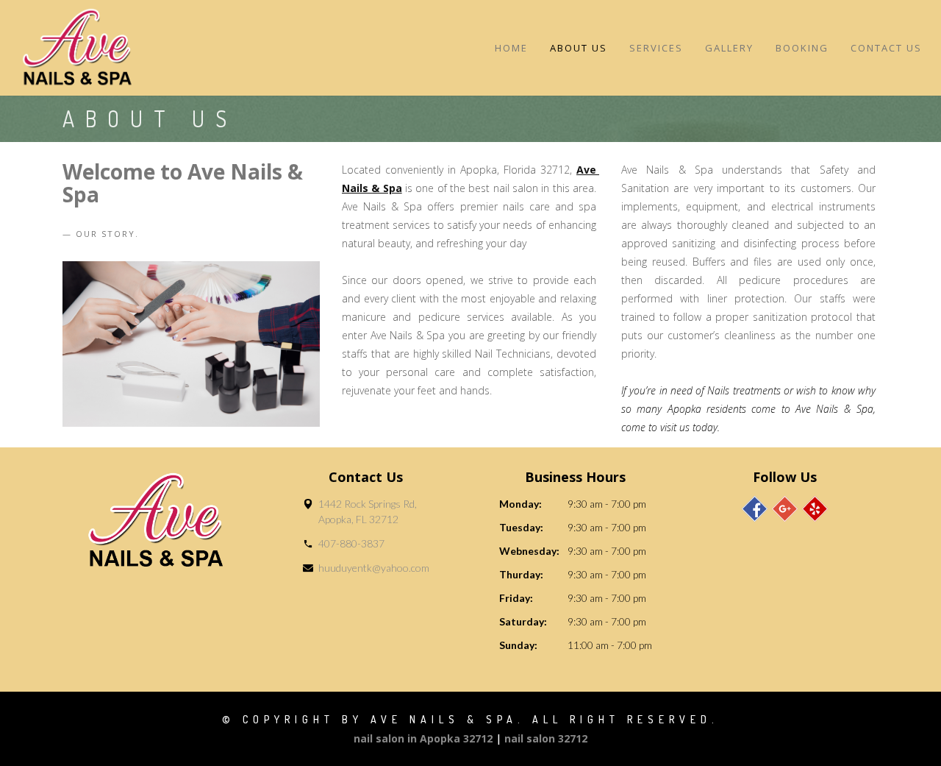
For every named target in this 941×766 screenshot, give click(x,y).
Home (511, 47)
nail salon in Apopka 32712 (423, 738)
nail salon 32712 (545, 738)
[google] (784, 508)
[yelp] (814, 508)
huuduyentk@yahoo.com (373, 567)
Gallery (729, 47)
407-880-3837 (351, 543)
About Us (578, 47)
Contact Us (886, 47)
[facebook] (754, 508)
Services (656, 47)
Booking (802, 47)
